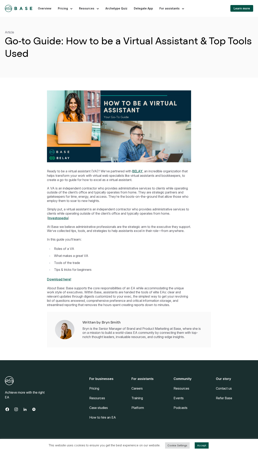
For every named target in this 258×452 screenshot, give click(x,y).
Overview (44, 8)
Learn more (242, 8)
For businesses (101, 379)
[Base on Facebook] (9, 409)
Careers (137, 388)
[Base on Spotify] (35, 409)
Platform (137, 408)
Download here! (59, 279)
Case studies (98, 408)
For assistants (169, 8)
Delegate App (143, 8)
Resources (86, 8)
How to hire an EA (102, 417)
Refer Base (224, 398)
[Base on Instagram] (18, 409)
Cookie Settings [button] (177, 445)
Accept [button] (201, 445)
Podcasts (180, 408)
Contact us (224, 388)
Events (179, 398)
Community (182, 379)
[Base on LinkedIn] (27, 409)
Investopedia (58, 218)
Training (137, 398)
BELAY (137, 171)
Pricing (63, 8)
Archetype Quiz (116, 8)
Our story (223, 379)
